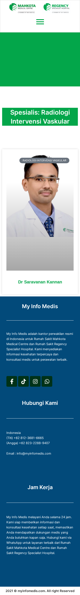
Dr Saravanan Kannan (40, 282)
